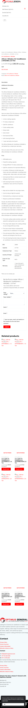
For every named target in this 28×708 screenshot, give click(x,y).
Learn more (5, 701)
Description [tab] (5, 82)
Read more (6, 469)
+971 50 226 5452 (5, 656)
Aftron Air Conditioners (10, 75)
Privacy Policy (3, 642)
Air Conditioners (9, 52)
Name (5, 307)
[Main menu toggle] (24, 8)
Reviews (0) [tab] (4, 88)
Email (5, 313)
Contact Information (5, 646)
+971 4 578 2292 (5, 657)
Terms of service (4, 644)
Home (3, 52)
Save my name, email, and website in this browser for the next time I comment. (13, 321)
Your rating (5, 293)
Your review (7, 297)
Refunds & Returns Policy (6, 648)
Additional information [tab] (7, 85)
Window (15, 52)
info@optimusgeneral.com (8, 654)
